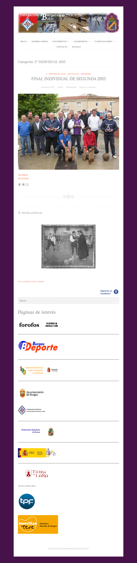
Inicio (23, 41)
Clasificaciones (103, 41)
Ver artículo (23, 178)
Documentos (60, 41)
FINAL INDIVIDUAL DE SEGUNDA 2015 (68, 78)
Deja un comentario (88, 87)
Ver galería (23, 174)
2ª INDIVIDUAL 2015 (56, 74)
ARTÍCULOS (73, 74)
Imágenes (86, 74)
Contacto (61, 47)
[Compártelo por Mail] (27, 184)
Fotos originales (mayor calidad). (31, 281)
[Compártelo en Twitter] (23, 184)
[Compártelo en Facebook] (19, 184)
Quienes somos (39, 41)
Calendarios (81, 41)
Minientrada (71, 87)
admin (60, 87)
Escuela (76, 47)
